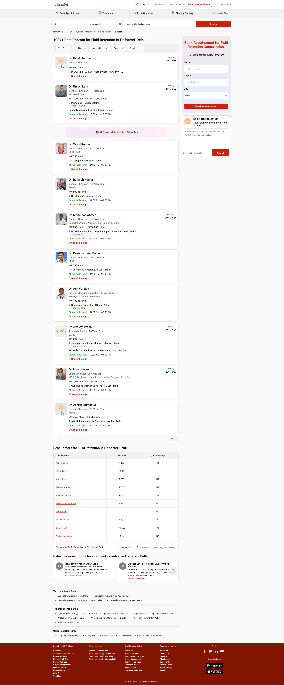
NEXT (172, 439)
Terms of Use (165, 662)
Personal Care (59, 670)
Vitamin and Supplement (63, 653)
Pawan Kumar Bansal (66, 503)
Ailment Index (130, 667)
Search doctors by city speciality (102, 659)
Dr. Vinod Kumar (79, 144)
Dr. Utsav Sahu (78, 86)
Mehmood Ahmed (64, 495)
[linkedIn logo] (216, 652)
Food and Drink (59, 667)
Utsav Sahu (61, 471)
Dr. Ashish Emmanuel (83, 405)
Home (56, 32)
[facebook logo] (204, 652)
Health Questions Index (134, 656)
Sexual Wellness (60, 662)
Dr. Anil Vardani (79, 288)
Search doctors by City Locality (102, 653)
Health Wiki (129, 651)
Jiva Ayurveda (62, 520)
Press (162, 670)
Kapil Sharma (62, 463)
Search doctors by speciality (101, 656)
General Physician (75, 32)
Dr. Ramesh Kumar (81, 179)
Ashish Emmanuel (64, 536)
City (186, 89)
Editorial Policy (166, 667)
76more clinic (78, 346)
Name (187, 62)
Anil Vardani (61, 511)
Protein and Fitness (61, 656)
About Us (164, 651)
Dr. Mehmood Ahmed (82, 215)
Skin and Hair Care (61, 659)
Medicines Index (131, 665)
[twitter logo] (210, 652)
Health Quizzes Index (134, 659)
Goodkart (57, 651)
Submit (220, 153)
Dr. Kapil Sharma (80, 58)
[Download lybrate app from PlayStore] (214, 667)
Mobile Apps (165, 659)
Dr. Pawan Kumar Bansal (85, 253)
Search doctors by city (98, 651)
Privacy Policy (166, 665)
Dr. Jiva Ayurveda (80, 327)
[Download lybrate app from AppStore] (214, 673)
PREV (59, 439)
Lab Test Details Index (134, 670)
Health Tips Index (132, 653)
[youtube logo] (222, 652)
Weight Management (62, 665)
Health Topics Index (133, 662)
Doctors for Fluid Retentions (98, 32)
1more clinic (78, 105)
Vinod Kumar (62, 479)
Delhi (63, 32)
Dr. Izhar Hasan (79, 369)
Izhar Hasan (61, 528)
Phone (187, 75)
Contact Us (164, 653)
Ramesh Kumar (63, 487)
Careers (163, 656)
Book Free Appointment (199, 4)
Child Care (57, 673)
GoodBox (57, 676)
